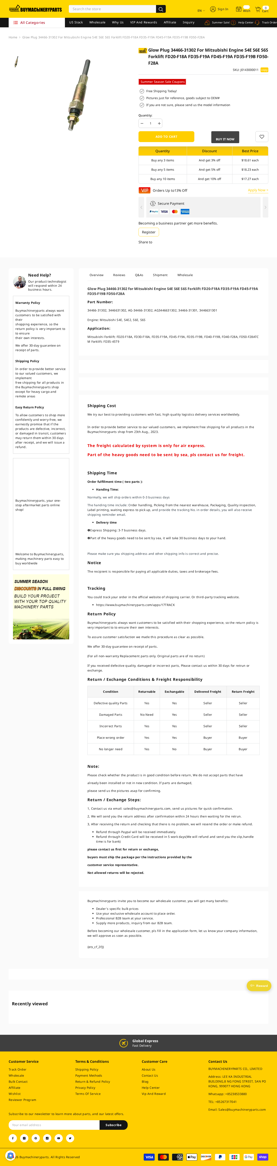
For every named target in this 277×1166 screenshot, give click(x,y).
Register (149, 232)
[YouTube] (59, 1138)
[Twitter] (70, 1138)
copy (264, 70)
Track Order (266, 22)
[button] (225, 137)
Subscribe (113, 1125)
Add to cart (166, 136)
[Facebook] (13, 1138)
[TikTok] (47, 1138)
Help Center (243, 22)
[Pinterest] (36, 1138)
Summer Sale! (218, 22)
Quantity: (145, 115)
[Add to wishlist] (261, 136)
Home (13, 37)
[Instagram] (24, 1138)
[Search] (117, 9)
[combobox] (112, 9)
